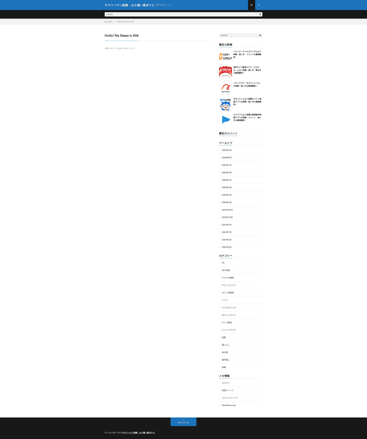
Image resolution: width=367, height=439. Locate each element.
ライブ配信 (227, 322)
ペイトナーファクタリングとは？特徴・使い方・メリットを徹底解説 (247, 54)
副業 (224, 337)
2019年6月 (227, 239)
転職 (224, 367)
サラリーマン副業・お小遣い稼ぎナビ (138, 432)
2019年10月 (227, 217)
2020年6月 (227, 172)
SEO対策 (226, 270)
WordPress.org (229, 405)
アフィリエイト (229, 285)
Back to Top (183, 422)
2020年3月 (227, 195)
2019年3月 (227, 247)
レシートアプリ (229, 330)
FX (223, 262)
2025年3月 (227, 150)
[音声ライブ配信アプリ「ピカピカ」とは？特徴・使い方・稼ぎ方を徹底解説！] (225, 72)
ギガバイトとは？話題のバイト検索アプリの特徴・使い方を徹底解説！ (247, 101)
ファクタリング (229, 307)
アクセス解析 (228, 277)
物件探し (226, 359)
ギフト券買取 (228, 292)
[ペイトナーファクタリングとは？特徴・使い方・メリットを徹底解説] (225, 56)
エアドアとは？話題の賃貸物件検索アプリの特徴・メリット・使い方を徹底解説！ (247, 117)
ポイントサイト (229, 315)
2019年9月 (227, 224)
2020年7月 (227, 165)
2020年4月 (227, 187)
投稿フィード (228, 390)
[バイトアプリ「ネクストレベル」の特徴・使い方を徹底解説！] (225, 88)
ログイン (226, 383)
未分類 (225, 352)
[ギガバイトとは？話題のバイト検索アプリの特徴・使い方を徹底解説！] (225, 103)
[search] (260, 14)
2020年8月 (227, 157)
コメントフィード (230, 398)
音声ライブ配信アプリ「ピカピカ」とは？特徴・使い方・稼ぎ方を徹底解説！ (247, 70)
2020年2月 (227, 202)
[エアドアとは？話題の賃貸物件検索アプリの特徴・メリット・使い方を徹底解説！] (225, 119)
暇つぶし (226, 345)
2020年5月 (227, 180)
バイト (225, 300)
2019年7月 (227, 232)
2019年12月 (227, 210)
